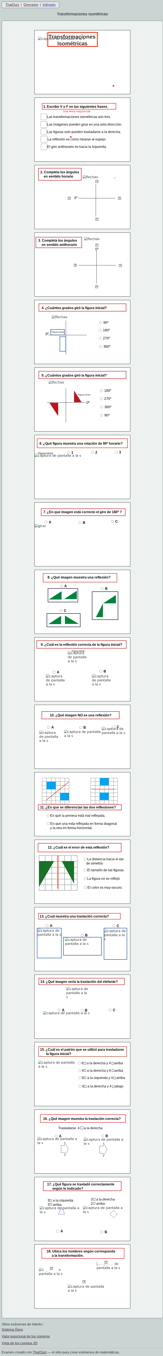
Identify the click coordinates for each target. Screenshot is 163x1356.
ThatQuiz (12, 5)
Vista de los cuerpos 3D (20, 1343)
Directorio (31, 5)
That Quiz (40, 1352)
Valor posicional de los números (26, 1336)
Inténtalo (49, 5)
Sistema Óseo (12, 1329)
